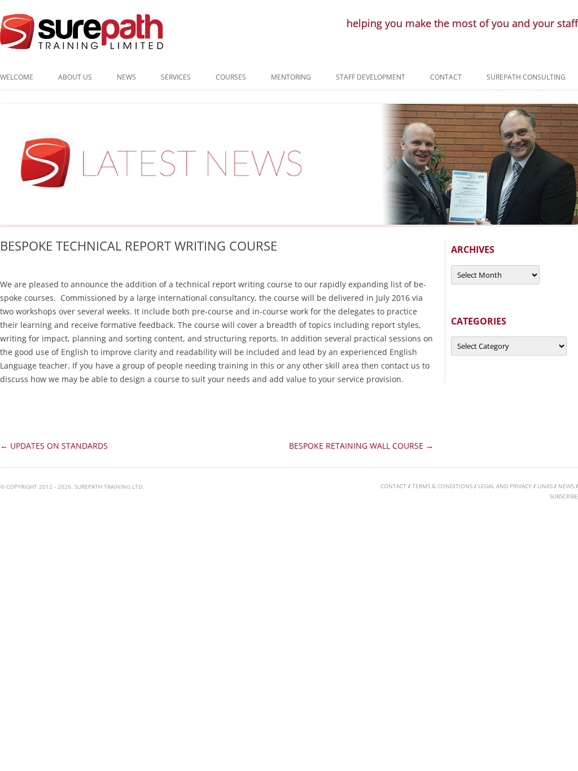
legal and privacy (505, 486)
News (126, 77)
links (545, 486)
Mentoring (291, 77)
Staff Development (370, 77)
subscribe (564, 496)
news (566, 486)
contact (393, 486)
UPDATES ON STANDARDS (54, 445)
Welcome (16, 77)
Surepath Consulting (526, 77)
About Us (75, 77)
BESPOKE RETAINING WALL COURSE (361, 445)
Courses (231, 77)
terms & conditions (442, 486)
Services (176, 77)
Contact (446, 77)
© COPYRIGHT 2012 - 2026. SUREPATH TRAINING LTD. (72, 486)
